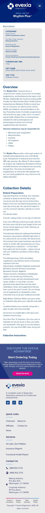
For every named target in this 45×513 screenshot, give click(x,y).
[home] (19, 6)
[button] (40, 6)
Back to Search (9, 26)
